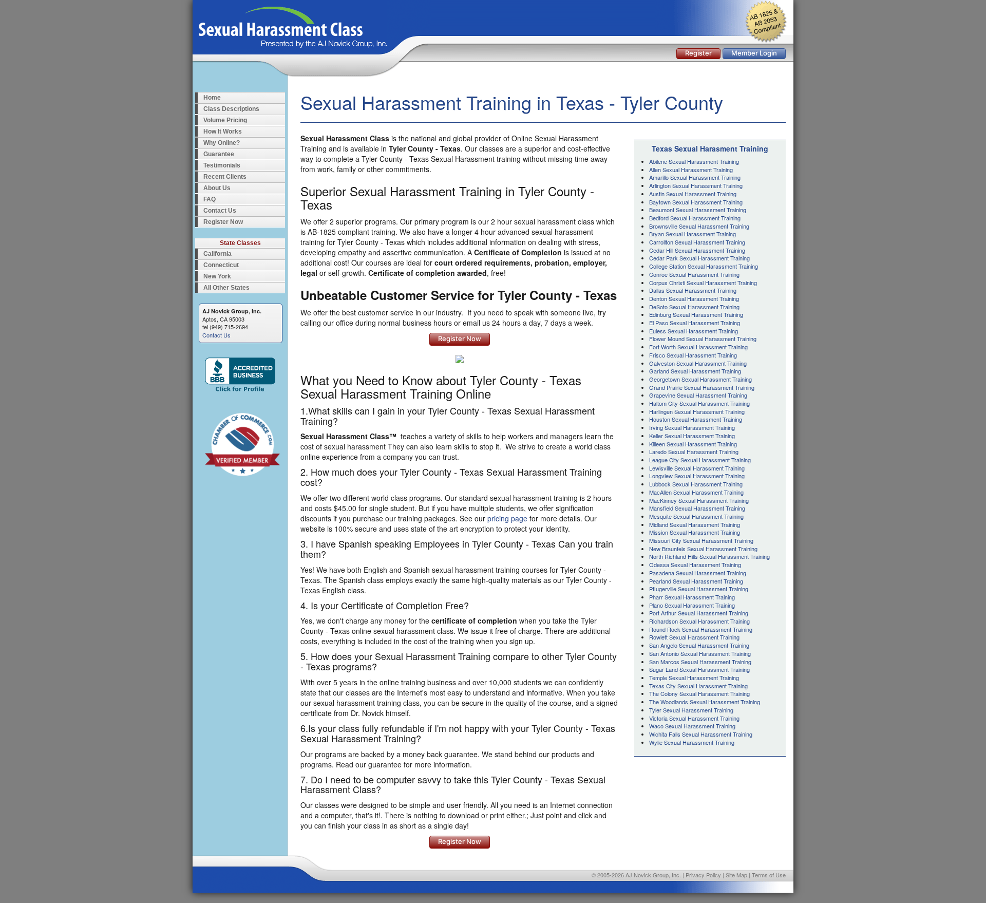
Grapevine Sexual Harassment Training (698, 395)
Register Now (223, 221)
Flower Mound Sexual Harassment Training (702, 338)
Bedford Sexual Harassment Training (695, 218)
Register (698, 53)
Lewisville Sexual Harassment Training (697, 468)
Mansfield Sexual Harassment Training (697, 508)
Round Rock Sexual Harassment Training (700, 629)
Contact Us (219, 210)
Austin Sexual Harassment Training (692, 194)
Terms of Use (769, 875)
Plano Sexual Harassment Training (692, 605)
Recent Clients (224, 176)
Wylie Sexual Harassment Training (691, 742)
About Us (217, 188)
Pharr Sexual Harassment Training (692, 597)
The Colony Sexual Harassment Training (699, 693)
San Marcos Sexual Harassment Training (700, 661)
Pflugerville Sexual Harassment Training (698, 589)
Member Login (754, 53)
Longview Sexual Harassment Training (697, 476)
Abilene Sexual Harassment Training (694, 161)
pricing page (507, 518)
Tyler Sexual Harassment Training (691, 710)
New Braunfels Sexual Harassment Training (703, 548)
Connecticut (221, 265)
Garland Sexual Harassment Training (695, 371)
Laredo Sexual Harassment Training (693, 451)
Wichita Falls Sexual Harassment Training (700, 734)
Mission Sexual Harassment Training (694, 532)
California (217, 253)
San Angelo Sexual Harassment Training (699, 645)
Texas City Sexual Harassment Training (698, 686)
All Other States (226, 287)
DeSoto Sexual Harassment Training (694, 307)
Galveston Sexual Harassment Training (698, 363)
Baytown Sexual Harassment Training (696, 202)
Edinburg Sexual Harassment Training (696, 314)
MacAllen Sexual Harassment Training (696, 492)
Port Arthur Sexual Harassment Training (698, 613)
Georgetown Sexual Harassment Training (700, 379)
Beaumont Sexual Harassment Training (697, 209)
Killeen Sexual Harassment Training (693, 444)
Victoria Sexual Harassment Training (694, 718)
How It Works (222, 131)
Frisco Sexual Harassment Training (693, 355)
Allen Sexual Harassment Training (691, 169)
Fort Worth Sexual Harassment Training (698, 347)
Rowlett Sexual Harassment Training (694, 637)
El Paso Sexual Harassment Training (694, 322)
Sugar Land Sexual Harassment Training (699, 669)
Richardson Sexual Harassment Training (699, 621)
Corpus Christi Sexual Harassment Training (703, 282)
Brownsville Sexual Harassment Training (699, 226)
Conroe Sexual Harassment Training (694, 274)
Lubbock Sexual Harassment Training (696, 484)
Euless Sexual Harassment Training (693, 331)
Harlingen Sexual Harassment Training (697, 411)
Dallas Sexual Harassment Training (692, 290)
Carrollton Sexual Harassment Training (697, 242)
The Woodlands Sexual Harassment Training (704, 702)
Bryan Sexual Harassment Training (692, 234)
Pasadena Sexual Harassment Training (697, 573)
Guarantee (218, 154)
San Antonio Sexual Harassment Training (700, 653)
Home (212, 97)
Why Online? (221, 142)
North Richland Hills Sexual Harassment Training (709, 556)
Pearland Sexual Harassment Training (696, 581)
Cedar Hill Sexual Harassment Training (697, 250)
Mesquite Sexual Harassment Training (696, 516)
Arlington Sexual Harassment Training (696, 185)
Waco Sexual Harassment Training (692, 726)
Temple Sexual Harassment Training (694, 677)
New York (217, 276)
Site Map (736, 875)
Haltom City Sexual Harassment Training (699, 403)
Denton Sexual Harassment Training (694, 298)
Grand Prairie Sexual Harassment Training (701, 387)
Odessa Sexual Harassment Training (695, 564)
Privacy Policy (703, 875)
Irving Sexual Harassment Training (692, 427)
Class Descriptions (231, 108)
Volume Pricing (225, 120)
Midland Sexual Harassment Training (694, 524)
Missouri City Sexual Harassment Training (701, 540)
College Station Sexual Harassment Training (703, 266)
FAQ (209, 199)
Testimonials (221, 165)
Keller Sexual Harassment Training (692, 435)
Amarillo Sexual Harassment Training (695, 177)
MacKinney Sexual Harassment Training (699, 500)
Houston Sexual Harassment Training (695, 419)
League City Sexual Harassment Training (700, 460)
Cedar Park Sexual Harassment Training (699, 258)
